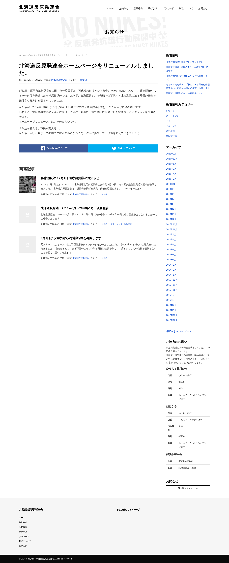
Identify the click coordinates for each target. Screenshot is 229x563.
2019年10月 (172, 184)
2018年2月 (171, 219)
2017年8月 (171, 239)
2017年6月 (171, 249)
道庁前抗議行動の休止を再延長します (184, 93)
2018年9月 (171, 194)
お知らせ (123, 8)
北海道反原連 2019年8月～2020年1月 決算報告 (75, 208)
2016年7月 (171, 305)
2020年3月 (171, 179)
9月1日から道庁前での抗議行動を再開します (71, 238)
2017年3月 (171, 265)
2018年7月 (171, 199)
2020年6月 (171, 169)
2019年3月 (171, 189)
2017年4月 (171, 259)
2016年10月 (172, 290)
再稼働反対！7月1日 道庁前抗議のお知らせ (70, 178)
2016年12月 (172, 280)
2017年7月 (171, 244)
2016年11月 (172, 285)
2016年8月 (171, 300)
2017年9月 (171, 234)
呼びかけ (152, 8)
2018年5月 (171, 204)
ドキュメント (117, 224)
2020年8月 (171, 164)
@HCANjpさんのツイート (178, 331)
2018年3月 (171, 214)
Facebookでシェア (57, 148)
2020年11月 (172, 159)
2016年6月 (171, 310)
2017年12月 (172, 224)
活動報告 (138, 8)
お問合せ (203, 8)
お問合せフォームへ (189, 488)
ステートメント (173, 116)
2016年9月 (171, 295)
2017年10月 (172, 229)
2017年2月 (171, 270)
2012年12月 (172, 315)
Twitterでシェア (126, 148)
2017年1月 (171, 275)
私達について (186, 8)
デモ (168, 121)
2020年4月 (171, 174)
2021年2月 (171, 153)
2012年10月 (172, 320)
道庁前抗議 (171, 136)
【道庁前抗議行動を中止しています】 (184, 62)
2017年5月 (171, 254)
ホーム (110, 8)
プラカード (168, 8)
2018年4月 (171, 209)
